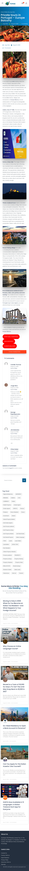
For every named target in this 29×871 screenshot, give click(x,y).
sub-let (14, 573)
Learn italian (18, 540)
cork (19, 497)
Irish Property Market (8, 533)
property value (19, 562)
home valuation (14, 512)
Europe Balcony (15, 99)
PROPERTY (17, 555)
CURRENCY (6, 501)
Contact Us (4, 853)
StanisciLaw (6, 573)
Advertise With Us (6, 862)
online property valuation (9, 551)
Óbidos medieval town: (9, 203)
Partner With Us (5, 855)
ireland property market (9, 519)
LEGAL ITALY (15, 544)
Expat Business (5, 857)
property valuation (7, 562)
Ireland (13, 515)
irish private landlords (8, 526)
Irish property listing (8, 530)
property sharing (19, 558)
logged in (11, 468)
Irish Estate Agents (7, 523)
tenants (21, 573)
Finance (22, 508)
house (22, 512)
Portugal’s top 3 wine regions (10, 303)
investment (6, 515)
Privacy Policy (4, 860)
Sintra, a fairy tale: (8, 162)
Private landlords (7, 555)
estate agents (6, 508)
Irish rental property (8, 537)
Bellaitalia (5, 497)
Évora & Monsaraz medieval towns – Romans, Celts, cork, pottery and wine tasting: (14, 292)
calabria (13, 497)
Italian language (20, 537)
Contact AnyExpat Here (14, 351)
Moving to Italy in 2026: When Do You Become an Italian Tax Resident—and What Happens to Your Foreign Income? (13, 605)
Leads (10, 540)
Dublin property (7, 505)
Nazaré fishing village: (9, 247)
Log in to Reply (13, 368)
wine (13, 81)
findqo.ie (5, 512)
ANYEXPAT (18, 494)
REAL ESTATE (6, 566)
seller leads (17, 569)
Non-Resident (6, 548)
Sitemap (3, 864)
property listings (7, 558)
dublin (13, 501)
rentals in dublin (7, 569)
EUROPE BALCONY (9, 346)
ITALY (4, 540)
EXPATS (15, 508)
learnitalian (6, 544)
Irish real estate (20, 533)
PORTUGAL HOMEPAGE (11, 336)
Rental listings (16, 566)
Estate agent (17, 505)
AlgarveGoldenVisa (8, 494)
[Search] (24, 480)
